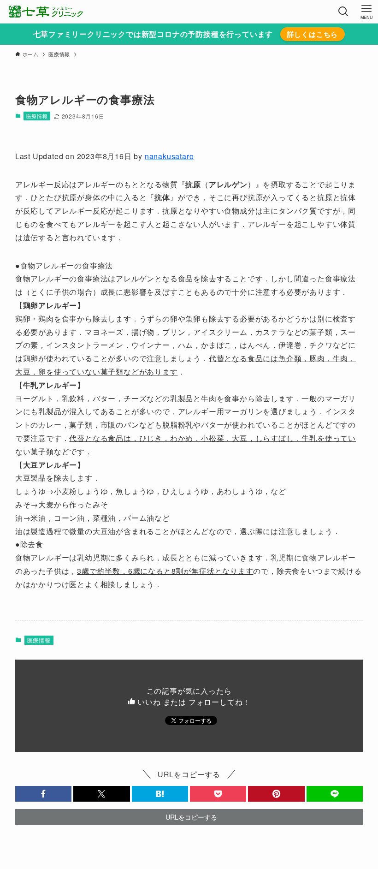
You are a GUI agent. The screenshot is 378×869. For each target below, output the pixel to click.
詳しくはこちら (312, 34)
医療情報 (37, 115)
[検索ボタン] (343, 11)
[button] (43, 794)
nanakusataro (169, 156)
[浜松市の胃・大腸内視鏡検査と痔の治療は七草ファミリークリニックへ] (45, 11)
